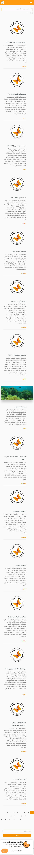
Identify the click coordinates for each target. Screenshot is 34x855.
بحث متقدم (28, 12)
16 (9, 819)
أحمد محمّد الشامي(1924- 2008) (16, 94)
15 (5, 819)
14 (2, 819)
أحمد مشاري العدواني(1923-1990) (16, 146)
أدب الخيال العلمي (21, 565)
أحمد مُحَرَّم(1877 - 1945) (18, 301)
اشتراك (17, 835)
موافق (4, 850)
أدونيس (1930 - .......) (19, 779)
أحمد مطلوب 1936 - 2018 (18, 198)
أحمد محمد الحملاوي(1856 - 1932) (15, 42)
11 (21, 816)
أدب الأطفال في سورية (19, 511)
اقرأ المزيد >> (23, 66)
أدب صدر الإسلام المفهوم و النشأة (15, 669)
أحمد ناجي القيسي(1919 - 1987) (17, 355)
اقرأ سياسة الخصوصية (16, 850)
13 (29, 816)
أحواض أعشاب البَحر (20, 407)
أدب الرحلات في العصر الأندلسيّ (17, 617)
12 (25, 816)
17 (13, 819)
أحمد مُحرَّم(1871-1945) (19, 251)
